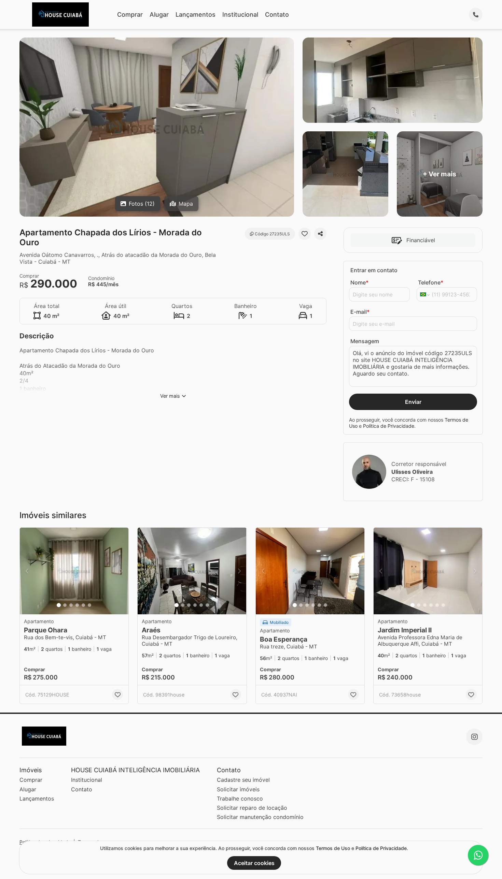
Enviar (413, 401)
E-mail (359, 311)
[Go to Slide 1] (59, 605)
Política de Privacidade (388, 426)
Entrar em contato (374, 270)
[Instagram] (474, 737)
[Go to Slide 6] (89, 605)
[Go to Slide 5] (83, 605)
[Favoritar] (304, 234)
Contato (277, 14)
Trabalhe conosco (240, 798)
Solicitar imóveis (238, 789)
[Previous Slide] (27, 571)
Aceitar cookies (254, 863)
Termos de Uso (333, 848)
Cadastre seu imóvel (243, 779)
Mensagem (364, 341)
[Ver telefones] (476, 14)
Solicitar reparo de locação (252, 807)
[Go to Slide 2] (65, 605)
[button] (74, 571)
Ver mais (170, 396)
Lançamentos (195, 14)
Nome (359, 282)
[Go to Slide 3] (71, 605)
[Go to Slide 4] (77, 605)
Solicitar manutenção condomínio (260, 817)
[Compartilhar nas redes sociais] (320, 234)
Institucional (240, 14)
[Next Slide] (121, 571)
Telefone (430, 282)
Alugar (159, 14)
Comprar (130, 14)
